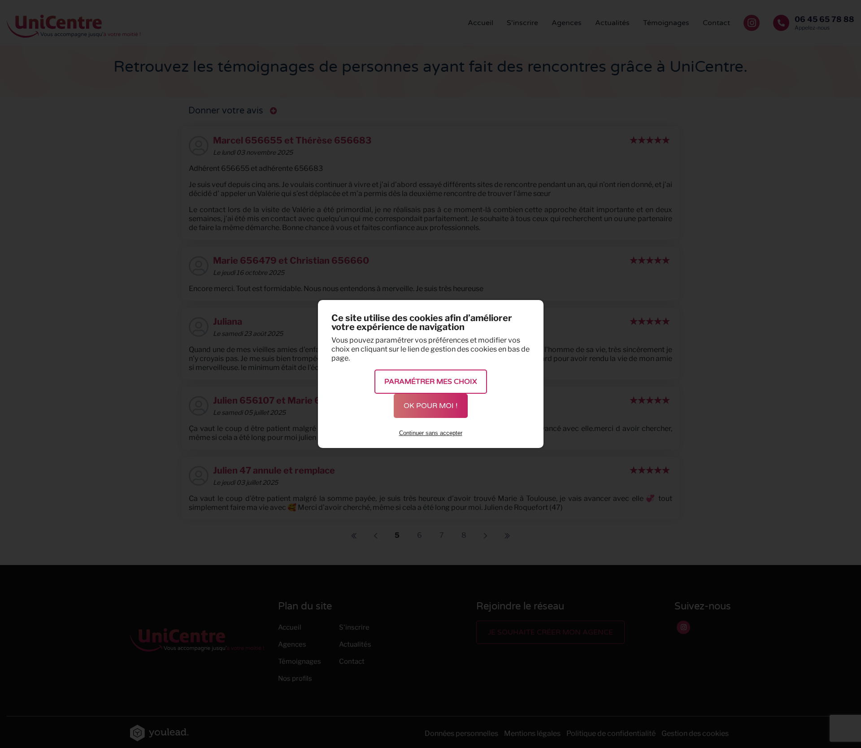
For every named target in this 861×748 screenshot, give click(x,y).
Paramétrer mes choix (430, 381)
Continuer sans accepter (430, 433)
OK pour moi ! (431, 405)
